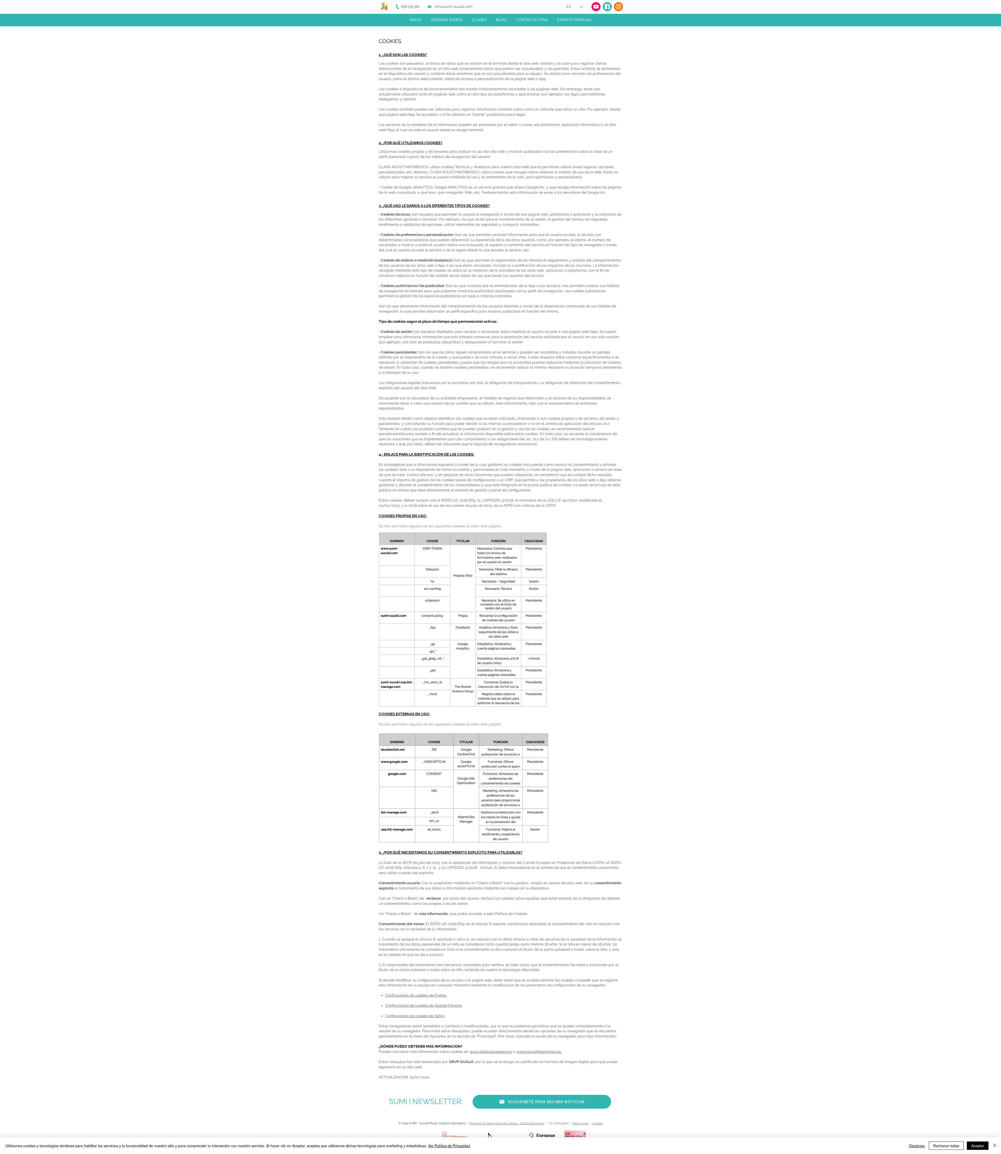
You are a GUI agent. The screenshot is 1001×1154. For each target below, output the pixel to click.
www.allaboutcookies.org (491, 1051)
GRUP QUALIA (461, 1062)
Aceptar (977, 1145)
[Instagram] (618, 6)
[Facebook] (607, 6)
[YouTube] (596, 6)
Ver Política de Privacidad (449, 1145)
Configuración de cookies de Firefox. (416, 995)
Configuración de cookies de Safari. (415, 1016)
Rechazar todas (946, 1145)
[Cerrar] (995, 1145)
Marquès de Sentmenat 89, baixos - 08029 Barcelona (506, 1123)
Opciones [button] (917, 1145)
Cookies (597, 1123)
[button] (542, 1102)
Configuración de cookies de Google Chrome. (423, 1005)
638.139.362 (410, 6)
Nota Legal (580, 1123)
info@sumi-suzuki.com (453, 6)
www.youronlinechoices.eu (539, 1051)
